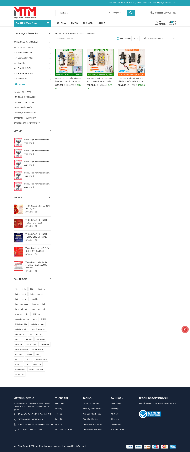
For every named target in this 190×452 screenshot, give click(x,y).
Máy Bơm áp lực (39, 329)
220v (32, 289)
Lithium (36, 314)
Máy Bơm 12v (21, 324)
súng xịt (18, 364)
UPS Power (20, 369)
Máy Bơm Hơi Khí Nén (23, 73)
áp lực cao (19, 374)
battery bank (20, 294)
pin (30, 334)
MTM (43, 319)
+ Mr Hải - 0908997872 (24, 102)
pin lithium (31, 344)
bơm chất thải (21, 309)
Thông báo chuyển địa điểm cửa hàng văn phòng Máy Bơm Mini (37, 265)
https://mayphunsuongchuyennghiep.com (35, 424)
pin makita (44, 344)
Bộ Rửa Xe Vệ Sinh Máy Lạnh (26, 42)
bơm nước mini (38, 309)
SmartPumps (41, 359)
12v (16, 289)
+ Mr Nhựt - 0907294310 (24, 112)
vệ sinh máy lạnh (36, 369)
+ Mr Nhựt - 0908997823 (24, 97)
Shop (65, 33)
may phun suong (22, 319)
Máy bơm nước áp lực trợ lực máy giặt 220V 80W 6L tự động (113, 81)
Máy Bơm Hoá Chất (22, 68)
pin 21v (29, 339)
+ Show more (19, 84)
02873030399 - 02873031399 (27, 123)
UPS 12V (37, 364)
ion (27, 314)
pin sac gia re (37, 349)
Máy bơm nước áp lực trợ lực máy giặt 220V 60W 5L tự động (144, 81)
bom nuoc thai (38, 304)
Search (131, 13)
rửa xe (29, 354)
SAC (38, 354)
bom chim (34, 299)
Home (58, 33)
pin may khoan (21, 349)
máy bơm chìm (37, 324)
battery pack (20, 299)
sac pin (29, 359)
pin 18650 (40, 339)
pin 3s (38, 334)
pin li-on (18, 344)
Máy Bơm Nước (20, 78)
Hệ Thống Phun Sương (23, 47)
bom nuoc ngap (21, 304)
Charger (18, 314)
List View (121, 38)
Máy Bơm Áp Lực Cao (23, 52)
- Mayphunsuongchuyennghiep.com (53, 446)
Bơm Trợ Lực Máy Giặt (64, 78)
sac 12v (18, 359)
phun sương (20, 334)
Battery (41, 289)
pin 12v (18, 339)
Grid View (117, 38)
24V (24, 289)
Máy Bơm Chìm (20, 63)
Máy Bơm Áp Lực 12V (81, 78)
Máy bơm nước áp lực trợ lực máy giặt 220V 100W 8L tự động (82, 81)
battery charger (36, 294)
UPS (27, 364)
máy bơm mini (21, 329)
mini (35, 319)
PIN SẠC (19, 354)
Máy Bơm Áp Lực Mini (23, 58)
